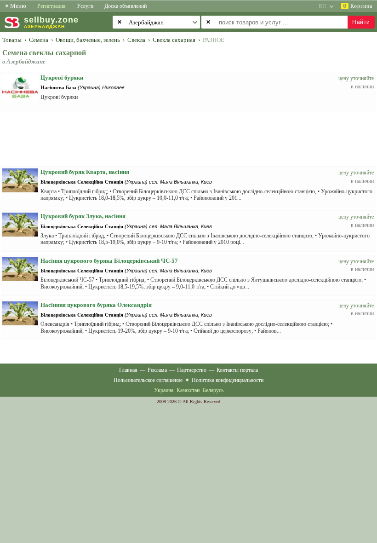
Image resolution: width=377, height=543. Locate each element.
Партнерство (191, 370)
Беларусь (213, 390)
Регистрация (51, 6)
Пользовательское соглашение (148, 380)
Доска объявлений (125, 6)
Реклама (157, 370)
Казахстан (188, 390)
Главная (128, 370)
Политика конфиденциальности (227, 380)
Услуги (85, 6)
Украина (163, 390)
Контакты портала (237, 370)
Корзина (357, 6)
